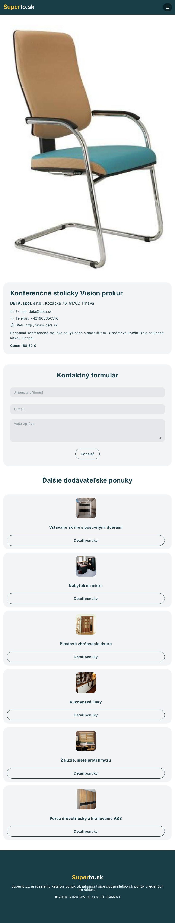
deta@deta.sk (40, 311)
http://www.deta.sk (41, 325)
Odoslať (87, 454)
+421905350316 (44, 318)
